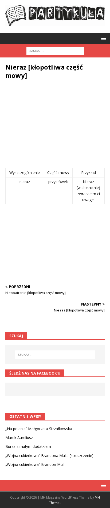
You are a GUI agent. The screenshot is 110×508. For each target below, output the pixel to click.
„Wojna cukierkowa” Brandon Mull (34, 464)
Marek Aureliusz (19, 437)
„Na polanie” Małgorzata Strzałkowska (38, 428)
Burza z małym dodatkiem (28, 446)
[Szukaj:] (55, 50)
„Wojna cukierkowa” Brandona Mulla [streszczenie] (49, 455)
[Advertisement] (55, 125)
